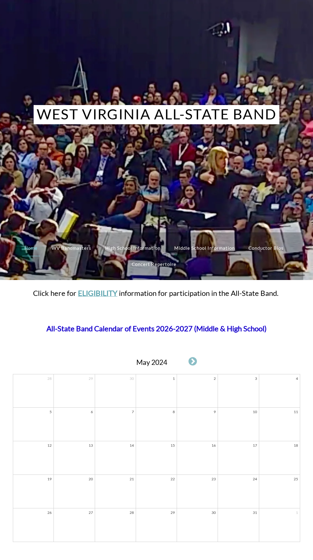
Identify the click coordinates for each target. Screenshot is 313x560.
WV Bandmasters (71, 248)
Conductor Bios (266, 248)
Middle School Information (204, 248)
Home (31, 248)
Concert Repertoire (154, 264)
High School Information (132, 248)
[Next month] (193, 361)
